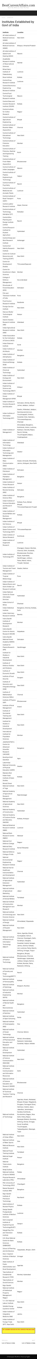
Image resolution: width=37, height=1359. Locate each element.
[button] (34, 13)
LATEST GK (10, 17)
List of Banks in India (28, 1343)
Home (3, 17)
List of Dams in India (8, 1343)
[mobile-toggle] (3, 13)
